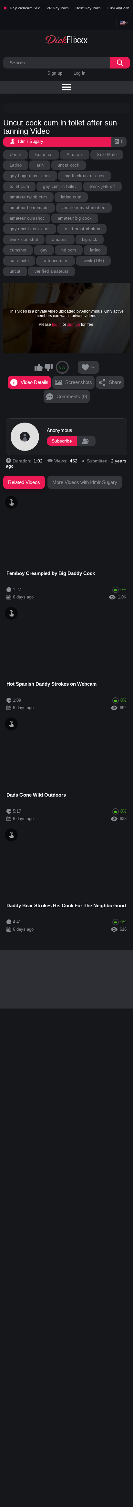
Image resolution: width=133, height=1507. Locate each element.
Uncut (15, 154)
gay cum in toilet (59, 186)
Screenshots (78, 382)
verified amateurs (52, 271)
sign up (73, 324)
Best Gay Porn (88, 8)
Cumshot (44, 154)
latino (95, 250)
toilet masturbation (82, 228)
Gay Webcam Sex (25, 8)
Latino (16, 165)
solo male (19, 260)
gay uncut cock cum (30, 228)
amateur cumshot (27, 218)
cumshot (18, 250)
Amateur (74, 154)
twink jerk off (102, 186)
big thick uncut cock (85, 175)
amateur (60, 239)
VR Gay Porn (57, 8)
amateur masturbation (83, 207)
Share (115, 382)
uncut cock (68, 165)
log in (57, 324)
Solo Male (107, 154)
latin (40, 165)
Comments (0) (71, 396)
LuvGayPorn (118, 8)
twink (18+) (93, 260)
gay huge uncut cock (30, 175)
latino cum (71, 197)
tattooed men (55, 260)
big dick (89, 239)
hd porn (68, 250)
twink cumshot (24, 239)
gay (43, 250)
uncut (15, 271)
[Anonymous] (25, 437)
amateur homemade (29, 207)
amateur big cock (75, 218)
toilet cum (19, 186)
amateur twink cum (28, 197)
